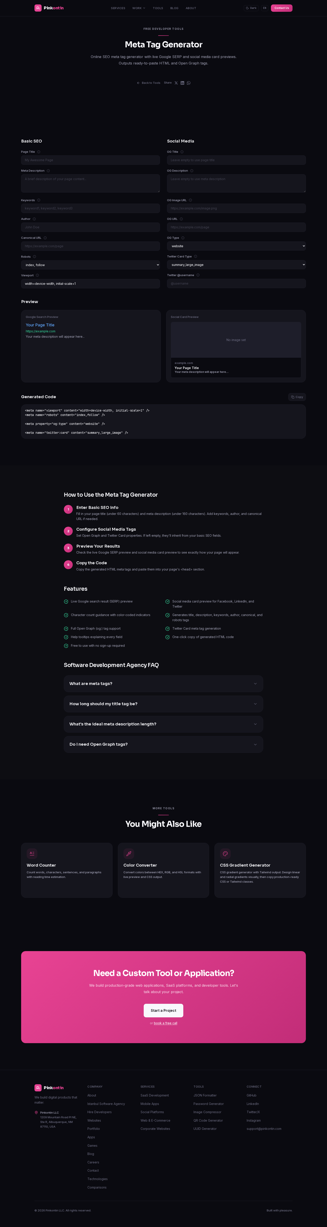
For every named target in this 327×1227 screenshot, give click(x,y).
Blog (174, 8)
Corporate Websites (155, 1129)
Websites (94, 1120)
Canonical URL (44, 237)
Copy (299, 397)
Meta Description (45, 170)
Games (92, 1145)
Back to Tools (151, 82)
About (191, 8)
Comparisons (97, 1187)
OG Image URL (186, 200)
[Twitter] (176, 83)
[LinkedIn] (182, 83)
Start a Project (163, 1010)
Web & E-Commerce (155, 1120)
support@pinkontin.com (264, 1129)
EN (264, 8)
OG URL (184, 219)
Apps (91, 1137)
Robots (39, 256)
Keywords (40, 200)
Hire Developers (99, 1112)
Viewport (36, 275)
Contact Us (282, 8)
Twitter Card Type (191, 256)
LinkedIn (253, 1104)
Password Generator (209, 1104)
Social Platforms (152, 1112)
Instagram (254, 1120)
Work (137, 8)
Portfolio (93, 1129)
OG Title (186, 151)
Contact (93, 1170)
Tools (158, 8)
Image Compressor (207, 1112)
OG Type (185, 237)
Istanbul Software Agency (106, 1104)
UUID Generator (205, 1129)
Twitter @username (191, 275)
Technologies (97, 1179)
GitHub (251, 1095)
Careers (93, 1162)
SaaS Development (155, 1095)
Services (118, 8)
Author (38, 219)
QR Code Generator (208, 1120)
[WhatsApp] (188, 83)
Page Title (41, 151)
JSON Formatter (205, 1095)
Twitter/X (253, 1112)
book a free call (165, 1023)
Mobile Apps (150, 1104)
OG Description (190, 170)
